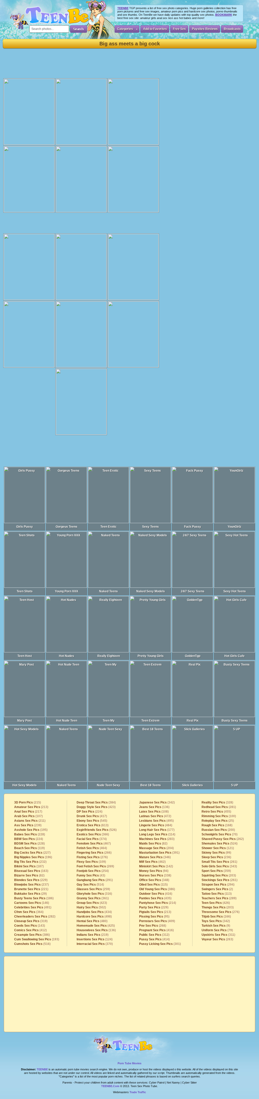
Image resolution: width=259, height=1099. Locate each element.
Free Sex (179, 29)
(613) (93, 825)
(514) (90, 884)
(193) (36, 939)
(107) (28, 816)
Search (78, 29)
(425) (96, 925)
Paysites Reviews (205, 29)
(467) (94, 843)
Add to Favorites (155, 29)
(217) (28, 811)
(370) (95, 944)
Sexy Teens (150, 526)
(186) (34, 898)
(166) (216, 916)
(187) (29, 866)
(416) (155, 893)
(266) (94, 852)
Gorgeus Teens (66, 526)
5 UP (234, 785)
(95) (154, 916)
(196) (33, 857)
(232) (30, 862)
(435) (155, 898)
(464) (92, 848)
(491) (32, 907)
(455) (216, 811)
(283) (157, 839)
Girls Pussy (24, 526)
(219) (93, 935)
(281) (219, 807)
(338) (155, 875)
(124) (95, 939)
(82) (29, 875)
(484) (155, 825)
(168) (217, 825)
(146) (31, 903)
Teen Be (129, 1046)
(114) (157, 834)
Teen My (109, 720)
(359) (216, 871)
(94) (153, 871)
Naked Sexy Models (150, 591)
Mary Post (24, 720)
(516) (32, 944)
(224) (28, 839)
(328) (217, 802)
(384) (96, 802)
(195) (31, 830)
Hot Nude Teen (66, 720)
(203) (219, 875)
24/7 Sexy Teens (192, 591)
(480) (92, 921)
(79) (217, 930)
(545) (92, 820)
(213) (31, 807)
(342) (157, 802)
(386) (32, 935)
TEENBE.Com (110, 1086)
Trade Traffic (138, 1092)
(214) (157, 903)
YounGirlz (234, 526)
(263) (217, 939)
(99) (216, 852)
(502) (91, 907)
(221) (31, 889)
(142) (156, 866)
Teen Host (24, 656)
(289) (219, 898)
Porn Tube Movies (129, 1063)
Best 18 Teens (150, 785)
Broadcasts (232, 29)
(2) (217, 889)
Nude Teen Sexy (108, 785)
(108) (154, 811)
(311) (218, 935)
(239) (27, 825)
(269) (95, 866)
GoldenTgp (192, 656)
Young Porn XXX (66, 591)
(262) (223, 839)
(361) (93, 898)
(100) (219, 816)
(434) (94, 912)
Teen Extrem (150, 720)
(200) (218, 830)
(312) (154, 935)
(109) (91, 862)
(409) (157, 921)
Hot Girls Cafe (234, 656)
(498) (94, 916)
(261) (219, 862)
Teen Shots (25, 591)
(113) (217, 893)
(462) (152, 862)
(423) (96, 807)
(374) (92, 839)
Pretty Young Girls (151, 656)
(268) (152, 925)
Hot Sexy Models (24, 785)
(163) (31, 871)
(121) (218, 848)
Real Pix (193, 720)
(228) (29, 834)
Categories (125, 29)
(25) (218, 820)
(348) (154, 880)
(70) (220, 834)
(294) (218, 884)
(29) (30, 893)
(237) (31, 884)
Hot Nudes (66, 656)
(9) (216, 925)
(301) (160, 944)
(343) (219, 866)
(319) (31, 921)
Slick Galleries (192, 785)
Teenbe (42, 1069)
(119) (29, 848)
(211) (30, 820)
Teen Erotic (108, 526)
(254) (93, 871)
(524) (220, 843)
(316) (94, 893)
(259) (93, 889)
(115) (153, 884)
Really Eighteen (108, 656)
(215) (27, 802)
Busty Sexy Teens (235, 720)
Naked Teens (108, 591)
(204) (156, 848)
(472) (155, 816)
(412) (30, 930)
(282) (34, 916)
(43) (91, 875)
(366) (93, 834)
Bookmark (223, 14)
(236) (216, 857)
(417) (92, 816)
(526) (97, 830)
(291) (95, 880)
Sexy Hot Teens (234, 591)
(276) (92, 857)
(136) (96, 930)
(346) (155, 857)
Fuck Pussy (192, 526)
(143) (29, 925)
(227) (32, 852)
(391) (159, 852)
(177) (157, 830)
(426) (216, 903)
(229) (31, 880)
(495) (156, 820)
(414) (154, 939)
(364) (29, 912)
